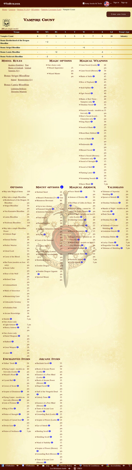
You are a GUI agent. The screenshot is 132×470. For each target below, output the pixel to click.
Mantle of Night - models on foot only (113, 209)
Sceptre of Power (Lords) (46, 420)
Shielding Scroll (43, 437)
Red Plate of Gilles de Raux (80, 203)
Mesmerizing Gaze (12, 296)
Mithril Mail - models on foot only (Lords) (81, 215)
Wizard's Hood (9, 375)
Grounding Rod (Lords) (46, 414)
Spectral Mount (42, 277)
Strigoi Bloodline (11, 206)
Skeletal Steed (42, 192)
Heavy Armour (11, 327)
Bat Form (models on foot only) (15, 263)
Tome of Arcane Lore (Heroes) (45, 461)
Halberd (8, 342)
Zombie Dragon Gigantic (48, 271)
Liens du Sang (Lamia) (47, 251)
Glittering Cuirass (76, 220)
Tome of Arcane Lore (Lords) (45, 410)
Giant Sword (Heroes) (89, 71)
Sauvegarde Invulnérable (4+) (48, 255)
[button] (107, 3)
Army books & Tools (93, 3)
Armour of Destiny (77, 197)
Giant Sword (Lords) (88, 65)
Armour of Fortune (77, 225)
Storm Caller (10, 268)
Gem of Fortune (10, 403)
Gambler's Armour (77, 248)
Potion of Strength (11, 414)
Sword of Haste (86, 127)
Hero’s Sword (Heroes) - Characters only (90, 157)
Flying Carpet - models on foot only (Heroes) (13, 398)
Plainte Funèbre (44, 223)
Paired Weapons (11, 336)
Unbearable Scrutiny (13, 302)
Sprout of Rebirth (109, 197)
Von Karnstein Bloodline (14, 211)
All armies (35, 9)
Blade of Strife (86, 76)
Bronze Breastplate (77, 231)
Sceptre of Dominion (12, 392)
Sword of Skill (86, 167)
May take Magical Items (13, 191)
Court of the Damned (44, 240)
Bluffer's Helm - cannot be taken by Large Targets (80, 209)
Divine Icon (8, 426)
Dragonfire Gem (109, 245)
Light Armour (10, 325)
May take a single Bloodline (14, 197)
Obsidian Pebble (109, 237)
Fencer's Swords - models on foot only (92, 111)
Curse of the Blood (12, 257)
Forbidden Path (11, 308)
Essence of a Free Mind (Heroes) (45, 404)
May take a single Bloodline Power (14, 229)
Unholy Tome (42, 397)
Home (4, 9)
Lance (7, 353)
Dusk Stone (107, 214)
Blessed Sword (86, 150)
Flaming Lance (86, 173)
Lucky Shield (75, 262)
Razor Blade (85, 184)
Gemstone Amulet (109, 231)
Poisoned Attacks (45, 209)
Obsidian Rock (108, 220)
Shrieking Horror (43, 260)
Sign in (116, 2)
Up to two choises (45, 206)
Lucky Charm (108, 242)
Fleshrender (85, 144)
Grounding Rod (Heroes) (46, 454)
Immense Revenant (45, 212)
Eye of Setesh (42, 426)
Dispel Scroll (41, 386)
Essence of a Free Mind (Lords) (45, 376)
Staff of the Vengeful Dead (47, 392)
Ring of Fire (8, 409)
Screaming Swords (88, 178)
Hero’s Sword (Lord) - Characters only (89, 117)
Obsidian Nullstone (110, 203)
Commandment (11, 285)
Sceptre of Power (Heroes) (47, 448)
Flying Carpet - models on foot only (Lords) (13, 370)
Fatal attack (42, 217)
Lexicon (12, 9)
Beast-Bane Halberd (88, 133)
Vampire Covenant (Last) (51, 9)
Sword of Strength (88, 161)
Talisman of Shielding (111, 248)
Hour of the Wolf (11, 274)
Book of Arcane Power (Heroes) (45, 381)
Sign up (124, 2)
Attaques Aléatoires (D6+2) (48, 229)
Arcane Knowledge (12, 313)
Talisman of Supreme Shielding (110, 192)
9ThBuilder (12, 3)
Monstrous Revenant (44, 200)
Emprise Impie (43, 246)
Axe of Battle (86, 139)
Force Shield (74, 191)
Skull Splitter (85, 88)
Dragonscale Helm (77, 254)
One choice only (54, 65)
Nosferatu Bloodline (13, 223)
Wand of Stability (43, 443)
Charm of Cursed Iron (12, 420)
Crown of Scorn (10, 386)
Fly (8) (40, 234)
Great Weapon (10, 347)
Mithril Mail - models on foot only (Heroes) (81, 243)
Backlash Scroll (43, 363)
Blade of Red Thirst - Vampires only (88, 100)
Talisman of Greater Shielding (110, 226)
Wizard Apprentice (55, 68)
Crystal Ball (8, 380)
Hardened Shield (76, 259)
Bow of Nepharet (87, 82)
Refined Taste (10, 279)
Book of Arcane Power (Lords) (45, 370)
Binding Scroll (42, 431)
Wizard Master (54, 73)
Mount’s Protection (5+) (47, 198)
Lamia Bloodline (11, 217)
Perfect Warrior (11, 245)
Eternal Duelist (10, 240)
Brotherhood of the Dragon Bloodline (15, 201)
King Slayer (85, 122)
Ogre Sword (85, 93)
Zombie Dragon (42, 266)
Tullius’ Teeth (9, 363)
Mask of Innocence (12, 291)
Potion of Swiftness (11, 431)
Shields (6, 319)
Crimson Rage (10, 234)
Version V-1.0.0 (23, 9)
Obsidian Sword (87, 105)
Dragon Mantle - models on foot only (80, 238)
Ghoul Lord (9, 251)
